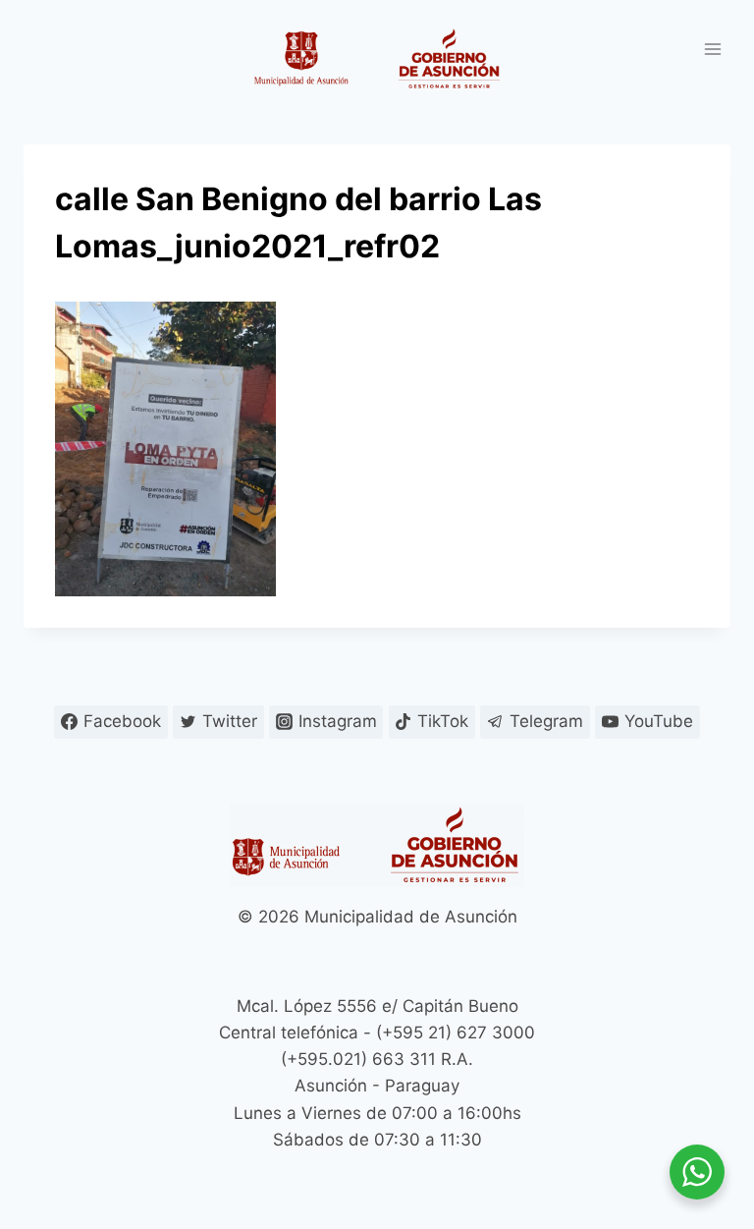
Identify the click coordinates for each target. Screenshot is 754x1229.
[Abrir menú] (712, 48)
